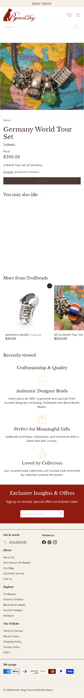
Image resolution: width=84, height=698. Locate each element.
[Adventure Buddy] (27, 313)
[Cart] (69, 15)
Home (6, 120)
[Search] (77, 27)
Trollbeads (37, 278)
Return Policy (11, 636)
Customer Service (13, 573)
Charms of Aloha (13, 599)
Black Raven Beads (14, 605)
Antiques (8, 615)
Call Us (36, 3)
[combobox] (42, 27)
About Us (8, 557)
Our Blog (8, 568)
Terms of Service (13, 631)
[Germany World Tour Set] (27, 234)
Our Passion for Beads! (16, 562)
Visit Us (46, 3)
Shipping (8, 171)
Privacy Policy (11, 647)
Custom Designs (13, 610)
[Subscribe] (61, 513)
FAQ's (6, 652)
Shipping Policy (12, 641)
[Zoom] (78, 112)
